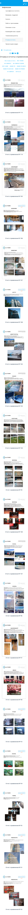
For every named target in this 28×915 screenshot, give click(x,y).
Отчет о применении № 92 (14, 911)
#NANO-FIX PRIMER (20, 70)
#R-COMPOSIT (7, 65)
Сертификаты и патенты (12, 12)
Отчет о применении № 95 (14, 827)
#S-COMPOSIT (10, 73)
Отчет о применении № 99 (14, 491)
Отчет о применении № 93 (14, 743)
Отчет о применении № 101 (14, 575)
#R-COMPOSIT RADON (18, 65)
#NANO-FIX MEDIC (21, 67)
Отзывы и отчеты (10, 41)
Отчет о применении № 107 (14, 282)
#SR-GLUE (18, 73)
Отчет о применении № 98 (14, 701)
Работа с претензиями (12, 25)
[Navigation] (0, 3)
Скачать (8, 20)
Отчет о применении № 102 (14, 365)
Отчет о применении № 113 (14, 114)
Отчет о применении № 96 (14, 617)
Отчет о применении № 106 (14, 240)
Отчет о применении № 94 (14, 785)
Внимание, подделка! (12, 16)
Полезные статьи (10, 29)
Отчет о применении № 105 (14, 198)
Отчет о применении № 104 (14, 449)
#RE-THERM (20, 62)
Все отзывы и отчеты (10, 62)
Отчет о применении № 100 (14, 533)
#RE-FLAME (5, 67)
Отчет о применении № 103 (14, 407)
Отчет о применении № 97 (14, 659)
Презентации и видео (12, 45)
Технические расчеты (12, 37)
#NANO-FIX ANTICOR (8, 70)
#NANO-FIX (12, 67)
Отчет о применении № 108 (14, 323)
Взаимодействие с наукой (13, 33)
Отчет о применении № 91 (14, 869)
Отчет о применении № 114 (14, 156)
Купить (25, 0)
